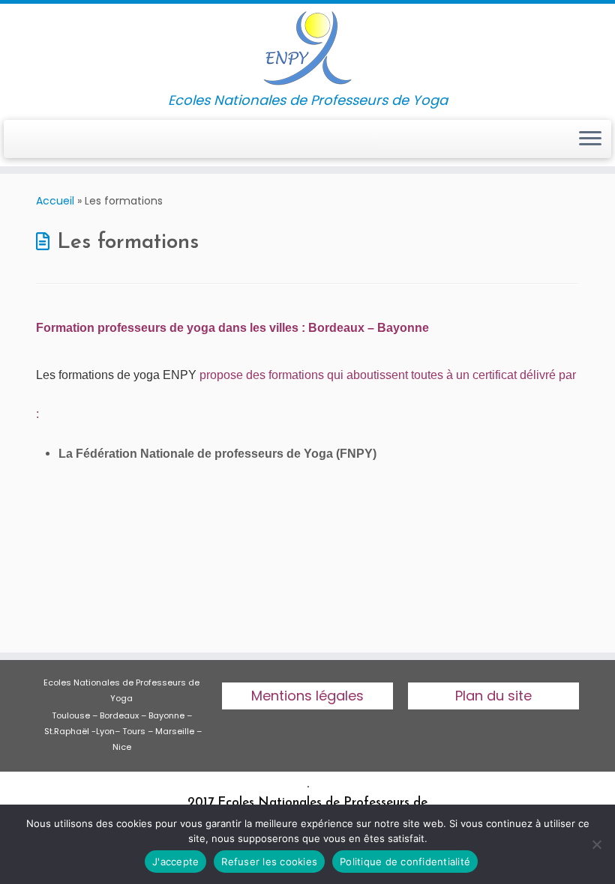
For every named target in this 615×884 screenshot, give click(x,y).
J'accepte (175, 862)
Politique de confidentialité (405, 862)
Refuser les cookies (269, 862)
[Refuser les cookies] (596, 844)
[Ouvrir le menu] (590, 139)
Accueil (55, 200)
